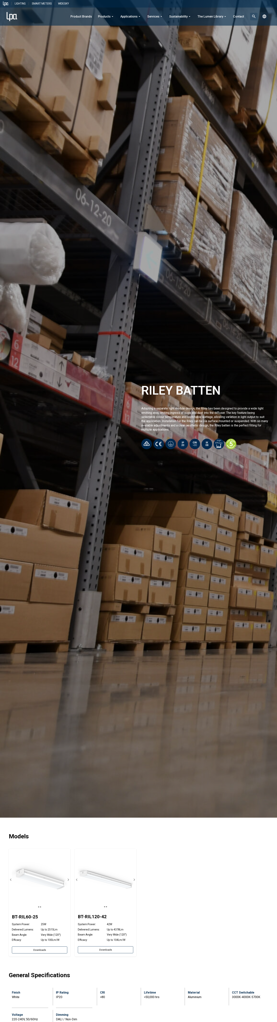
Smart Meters (42, 3)
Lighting (20, 3)
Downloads (39, 950)
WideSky (63, 3)
